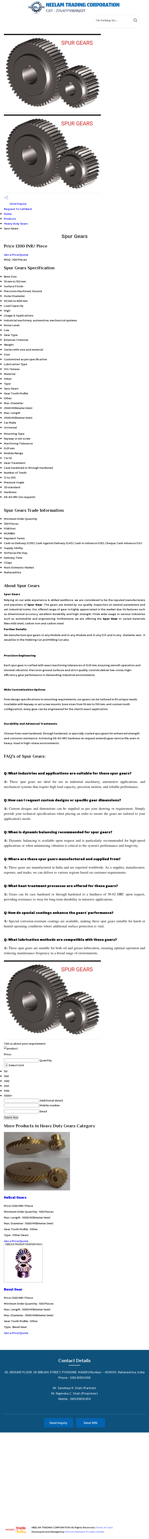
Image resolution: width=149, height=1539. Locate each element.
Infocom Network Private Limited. (85, 1532)
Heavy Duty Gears (16, 223)
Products (10, 218)
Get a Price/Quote (16, 254)
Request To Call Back (18, 209)
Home (8, 213)
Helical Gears (15, 1197)
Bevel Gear (13, 1289)
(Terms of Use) (104, 1527)
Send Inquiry (18, 203)
